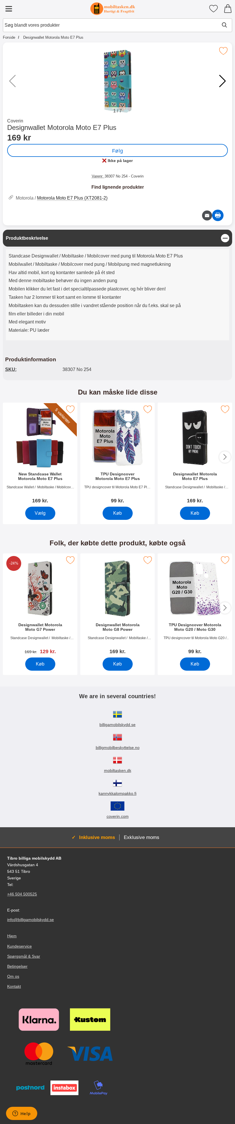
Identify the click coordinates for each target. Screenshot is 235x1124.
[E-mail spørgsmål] (207, 215)
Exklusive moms (141, 837)
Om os (13, 976)
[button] (222, 81)
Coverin (15, 120)
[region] (117, 238)
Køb (117, 513)
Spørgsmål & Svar (23, 956)
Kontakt (14, 986)
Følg (117, 151)
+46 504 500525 (22, 894)
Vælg (40, 513)
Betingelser (17, 966)
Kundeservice (19, 946)
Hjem (12, 936)
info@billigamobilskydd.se (30, 919)
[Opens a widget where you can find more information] (21, 1114)
